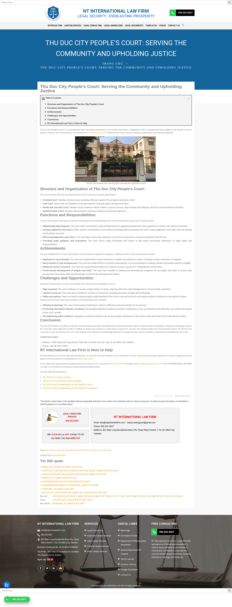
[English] (48, 559)
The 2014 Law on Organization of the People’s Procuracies (70, 388)
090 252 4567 (107, 426)
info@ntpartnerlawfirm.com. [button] (150, 364)
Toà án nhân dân (104, 450)
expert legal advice (85, 359)
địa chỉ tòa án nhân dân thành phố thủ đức (62, 450)
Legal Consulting (92, 25)
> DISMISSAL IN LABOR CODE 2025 (57, 489)
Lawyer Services (72, 25)
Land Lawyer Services (96, 541)
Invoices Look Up (128, 564)
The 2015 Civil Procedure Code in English (62, 381)
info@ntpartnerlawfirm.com (112, 422)
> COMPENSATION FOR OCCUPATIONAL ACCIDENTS (65, 481)
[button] (183, 25)
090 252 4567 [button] (117, 364)
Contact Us (174, 25)
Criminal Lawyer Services (98, 546)
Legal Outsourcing (95, 530)
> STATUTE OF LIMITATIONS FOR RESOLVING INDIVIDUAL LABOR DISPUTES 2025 (79, 470)
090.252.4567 (72, 421)
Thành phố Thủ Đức (88, 450)
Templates (151, 25)
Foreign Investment (129, 569)
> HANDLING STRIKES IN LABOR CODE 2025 (61, 467)
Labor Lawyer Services (97, 551)
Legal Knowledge (113, 25)
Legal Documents (134, 25)
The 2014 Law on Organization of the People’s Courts (68, 384)
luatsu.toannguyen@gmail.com (141, 422)
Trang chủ (112, 63)
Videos (162, 25)
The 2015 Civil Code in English (57, 377)
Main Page (125, 530)
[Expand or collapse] (188, 99)
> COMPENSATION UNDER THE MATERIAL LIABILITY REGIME (69, 485)
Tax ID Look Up (127, 559)
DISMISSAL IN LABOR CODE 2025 (68, 503)
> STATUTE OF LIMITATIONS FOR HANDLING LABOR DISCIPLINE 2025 (73, 492)
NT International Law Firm (96, 133)
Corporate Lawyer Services (99, 536)
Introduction (55, 25)
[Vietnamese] (51, 559)
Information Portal (129, 536)
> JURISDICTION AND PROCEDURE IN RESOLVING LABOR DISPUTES (73, 474)
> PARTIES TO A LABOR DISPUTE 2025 (58, 478)
